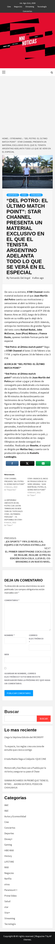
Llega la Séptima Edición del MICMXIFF (24, 737)
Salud (7, 901)
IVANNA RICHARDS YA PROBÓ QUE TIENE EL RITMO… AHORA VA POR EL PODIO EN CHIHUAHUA (26, 784)
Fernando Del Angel (20, 277)
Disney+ (8, 839)
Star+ (24, 195)
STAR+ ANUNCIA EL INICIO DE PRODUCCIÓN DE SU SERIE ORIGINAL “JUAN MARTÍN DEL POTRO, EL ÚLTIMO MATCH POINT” (38, 484)
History (8, 856)
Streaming (29, 6)
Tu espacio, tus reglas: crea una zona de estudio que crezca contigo (24, 748)
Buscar (11, 711)
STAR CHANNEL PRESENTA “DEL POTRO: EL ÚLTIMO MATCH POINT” (14, 481)
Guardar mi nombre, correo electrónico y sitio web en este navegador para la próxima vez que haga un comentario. (27, 678)
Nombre (9, 635)
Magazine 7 (40, 936)
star (6, 907)
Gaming (8, 844)
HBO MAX (9, 850)
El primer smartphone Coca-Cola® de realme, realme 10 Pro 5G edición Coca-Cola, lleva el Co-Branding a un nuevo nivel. (28, 555)
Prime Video (10, 895)
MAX (6, 867)
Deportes (12, 195)
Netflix (8, 878)
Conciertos (27, 11)
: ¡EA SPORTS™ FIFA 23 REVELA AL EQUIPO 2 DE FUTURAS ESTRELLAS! (25, 541)
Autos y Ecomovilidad (15, 816)
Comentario (11, 600)
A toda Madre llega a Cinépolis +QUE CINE (25, 758)
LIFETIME (9, 861)
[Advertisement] (27, 104)
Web (6, 654)
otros (7, 884)
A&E (6, 805)
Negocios (18, 6)
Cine (9, 6)
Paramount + (10, 890)
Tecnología (42, 6)
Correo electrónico (36, 638)
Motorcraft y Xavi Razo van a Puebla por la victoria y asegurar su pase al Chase (25, 769)
